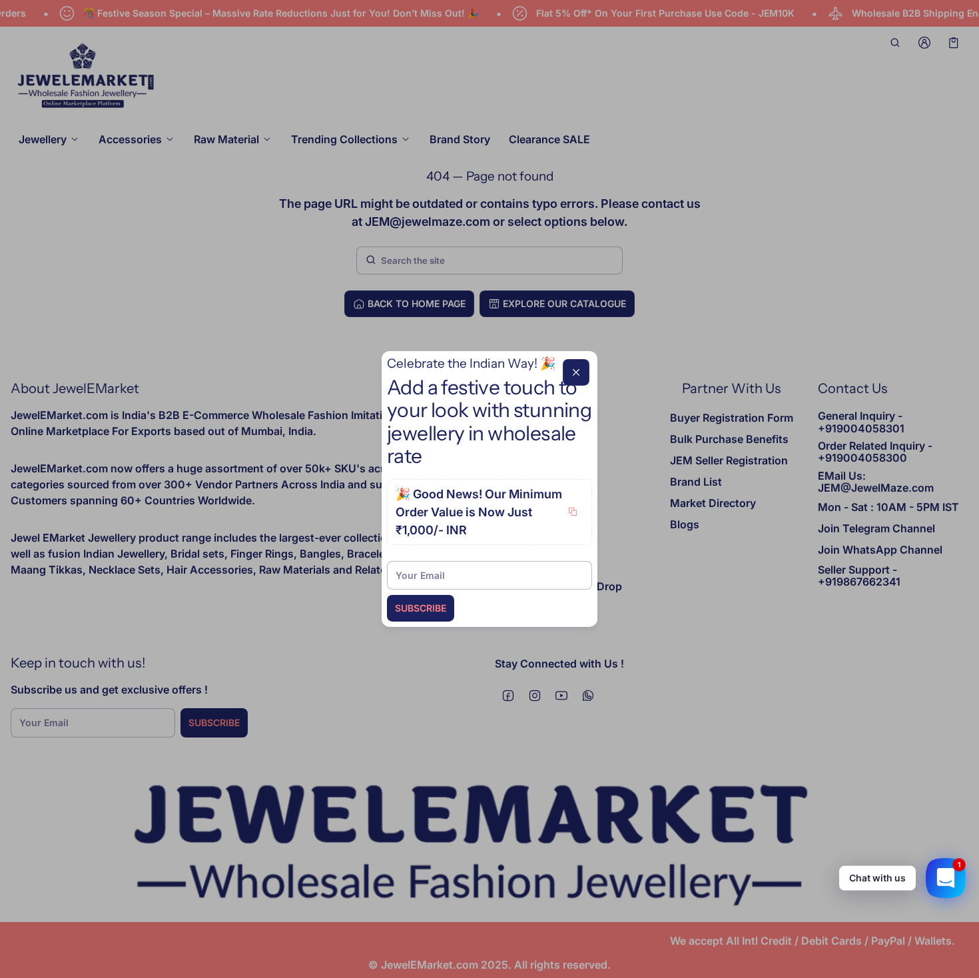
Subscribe (420, 608)
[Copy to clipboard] (572, 511)
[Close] (576, 372)
